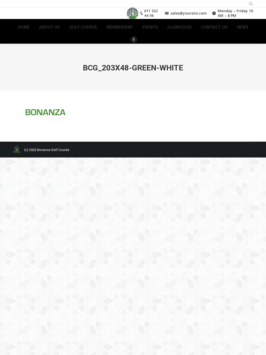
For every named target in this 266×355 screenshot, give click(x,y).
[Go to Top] (257, 346)
